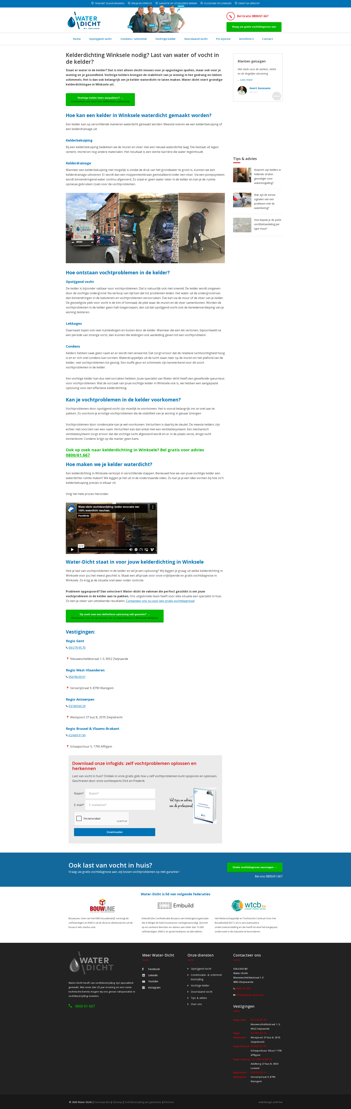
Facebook (154, 969)
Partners (169, 1102)
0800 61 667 (85, 1006)
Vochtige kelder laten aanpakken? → (100, 99)
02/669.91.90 (77, 735)
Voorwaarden (102, 1102)
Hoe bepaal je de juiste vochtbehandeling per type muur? (267, 224)
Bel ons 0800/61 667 (268, 876)
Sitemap (117, 1102)
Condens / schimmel (133, 39)
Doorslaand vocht (196, 39)
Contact (267, 39)
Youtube (153, 981)
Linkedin (153, 975)
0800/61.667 (78, 455)
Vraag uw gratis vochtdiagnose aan (254, 26)
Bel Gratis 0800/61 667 (252, 16)
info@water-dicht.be (250, 995)
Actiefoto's (246, 39)
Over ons (196, 1004)
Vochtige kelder (165, 39)
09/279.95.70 (77, 648)
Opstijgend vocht (100, 39)
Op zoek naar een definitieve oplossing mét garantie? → (114, 616)
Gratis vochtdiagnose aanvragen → (255, 867)
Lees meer (246, 79)
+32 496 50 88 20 (261, 1059)
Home (77, 39)
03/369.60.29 (77, 706)
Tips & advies (199, 998)
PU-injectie (223, 39)
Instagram (154, 987)
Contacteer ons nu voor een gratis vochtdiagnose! (160, 601)
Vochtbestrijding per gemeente (143, 1102)
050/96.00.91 (77, 677)
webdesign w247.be (270, 1102)
